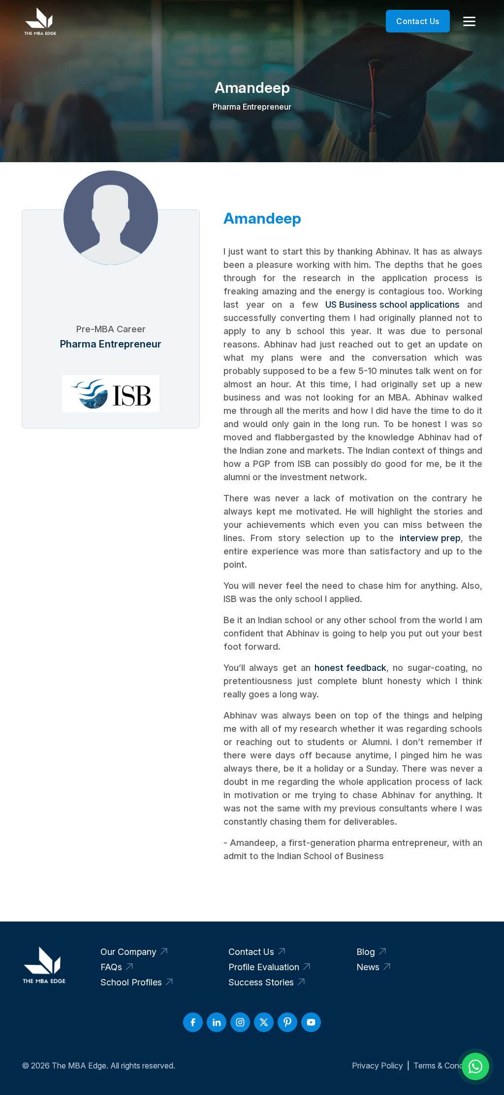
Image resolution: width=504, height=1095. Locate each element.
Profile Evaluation (263, 967)
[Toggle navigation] (469, 21)
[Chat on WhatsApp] (475, 1066)
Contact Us (418, 21)
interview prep (430, 538)
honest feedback (350, 668)
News (367, 967)
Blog (365, 952)
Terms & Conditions (447, 1065)
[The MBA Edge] (40, 21)
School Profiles (131, 982)
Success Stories (261, 982)
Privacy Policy (377, 1065)
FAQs (111, 967)
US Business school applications (392, 304)
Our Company (128, 952)
